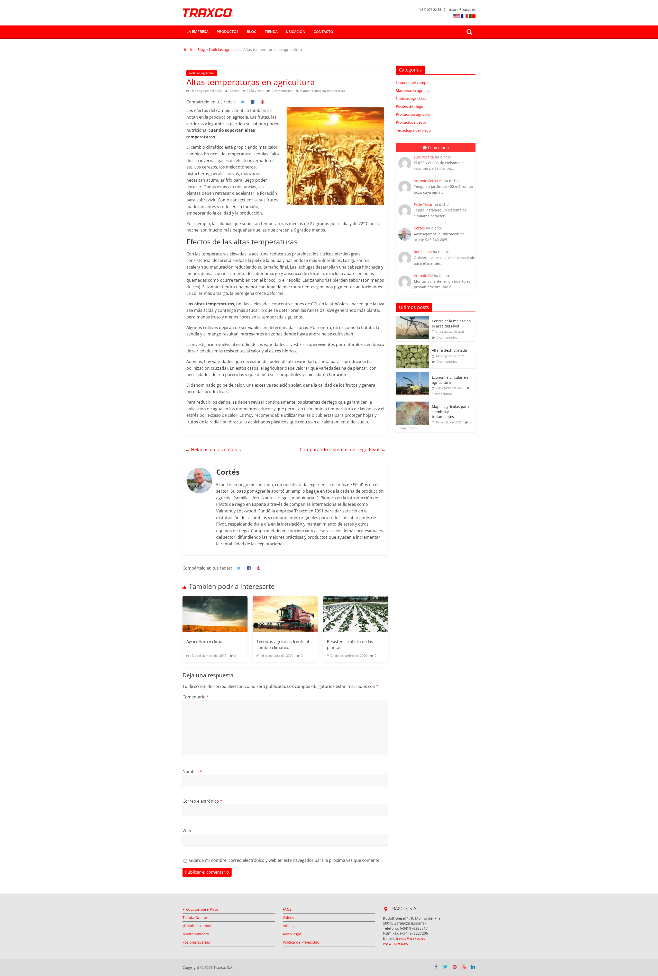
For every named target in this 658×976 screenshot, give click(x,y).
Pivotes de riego (409, 106)
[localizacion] (385, 909)
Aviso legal (292, 933)
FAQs (287, 909)
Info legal (291, 925)
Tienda (271, 31)
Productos (228, 31)
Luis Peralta (424, 157)
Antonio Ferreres (428, 180)
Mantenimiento (195, 933)
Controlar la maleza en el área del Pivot (451, 323)
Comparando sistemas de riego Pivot (343, 449)
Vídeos (288, 917)
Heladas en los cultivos (213, 449)
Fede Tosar (423, 204)
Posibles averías (196, 942)
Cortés (235, 90)
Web (186, 830)
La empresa (197, 31)
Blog (252, 31)
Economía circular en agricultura (450, 380)
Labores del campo (412, 82)
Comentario (195, 697)
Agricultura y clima (204, 641)
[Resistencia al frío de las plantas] (355, 614)
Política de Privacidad (301, 942)
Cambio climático (312, 90)
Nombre (192, 771)
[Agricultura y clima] (215, 614)
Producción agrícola (413, 114)
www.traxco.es (395, 943)
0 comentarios (281, 90)
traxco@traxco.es (410, 938)
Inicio (189, 49)
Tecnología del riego (413, 130)
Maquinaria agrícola (413, 90)
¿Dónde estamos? (197, 925)
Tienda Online (194, 917)
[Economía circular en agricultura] (412, 374)
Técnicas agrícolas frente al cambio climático (283, 644)
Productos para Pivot (200, 909)
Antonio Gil (423, 275)
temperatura (336, 90)
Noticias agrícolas (224, 49)
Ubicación (295, 31)
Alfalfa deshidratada (449, 350)
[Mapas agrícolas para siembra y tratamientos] (412, 404)
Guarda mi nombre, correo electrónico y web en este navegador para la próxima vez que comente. (284, 860)
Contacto (323, 31)
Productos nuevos (411, 122)
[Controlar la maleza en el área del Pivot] (412, 318)
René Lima (423, 251)
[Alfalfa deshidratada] (412, 347)
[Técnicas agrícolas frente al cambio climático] (285, 614)
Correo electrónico (202, 801)
